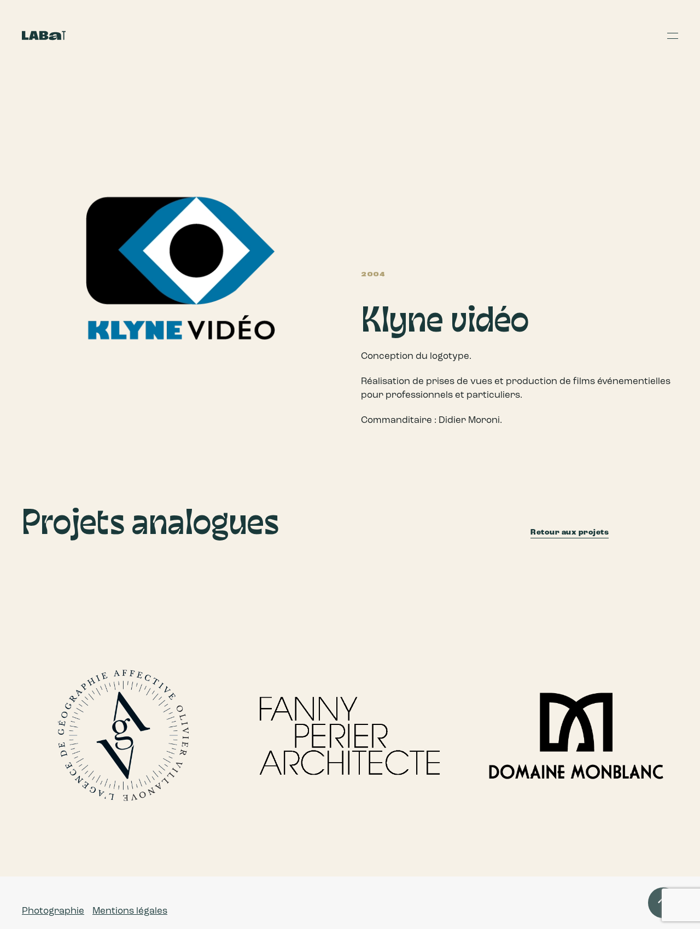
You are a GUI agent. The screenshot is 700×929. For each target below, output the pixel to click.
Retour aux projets (569, 532)
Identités (55, 712)
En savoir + (33, 811)
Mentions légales (129, 910)
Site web (91, 712)
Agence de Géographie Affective (84, 790)
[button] (672, 35)
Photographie (53, 910)
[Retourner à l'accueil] (44, 35)
